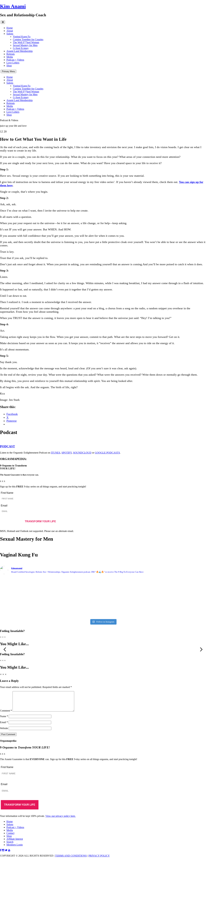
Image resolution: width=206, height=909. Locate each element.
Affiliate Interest (14, 839)
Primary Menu (8, 71)
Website (4, 728)
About (9, 30)
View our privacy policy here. (60, 816)
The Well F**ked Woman (26, 42)
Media (9, 57)
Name (4, 716)
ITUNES (55, 452)
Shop (9, 65)
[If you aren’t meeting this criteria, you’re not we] (51, 610)
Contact (10, 833)
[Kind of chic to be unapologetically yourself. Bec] (155, 592)
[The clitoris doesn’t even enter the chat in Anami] (155, 582)
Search (9, 841)
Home (9, 27)
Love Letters (12, 62)
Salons (9, 33)
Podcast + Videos (15, 59)
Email (4, 505)
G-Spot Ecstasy (21, 48)
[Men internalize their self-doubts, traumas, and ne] (51, 597)
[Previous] (5, 649)
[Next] (200, 649)
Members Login (14, 844)
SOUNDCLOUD (82, 452)
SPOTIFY (66, 452)
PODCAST (7, 446)
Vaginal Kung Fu (21, 36)
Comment (6, 710)
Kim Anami (13, 6)
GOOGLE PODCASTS (107, 452)
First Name (7, 492)
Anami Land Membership (19, 51)
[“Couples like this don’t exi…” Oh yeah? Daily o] (155, 612)
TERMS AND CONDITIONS (71, 855)
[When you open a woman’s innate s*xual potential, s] (51, 581)
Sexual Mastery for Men (25, 45)
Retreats (10, 54)
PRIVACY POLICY (99, 855)
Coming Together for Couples (28, 39)
